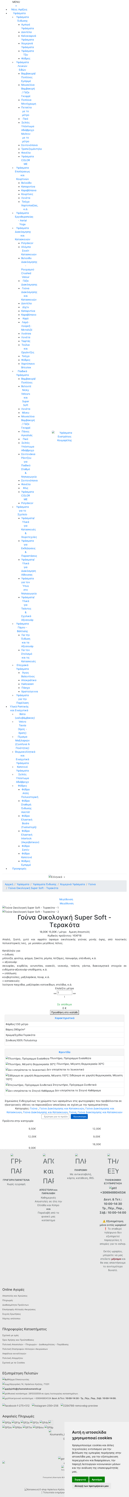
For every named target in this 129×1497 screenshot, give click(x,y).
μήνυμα (116, 1258)
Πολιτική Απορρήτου (12, 1358)
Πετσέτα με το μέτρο (26, 111)
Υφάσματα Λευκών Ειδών (22, 66)
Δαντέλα (26, 32)
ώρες (47, 1393)
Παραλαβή (44, 1212)
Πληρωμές (7, 1300)
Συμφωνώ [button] (80, 1479)
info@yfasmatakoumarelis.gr (26, 1389)
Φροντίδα (64, 1052)
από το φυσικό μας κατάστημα (50, 1216)
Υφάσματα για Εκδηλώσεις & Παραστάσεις (29, 548)
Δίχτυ (25, 307)
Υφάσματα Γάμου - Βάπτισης (22, 627)
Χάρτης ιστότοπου (11, 1318)
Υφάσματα (19, 13)
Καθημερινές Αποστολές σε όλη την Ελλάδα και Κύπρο (48, 1201)
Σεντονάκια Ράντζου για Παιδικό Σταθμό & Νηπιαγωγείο (29, 465)
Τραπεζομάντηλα (31, 148)
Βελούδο (26, 182)
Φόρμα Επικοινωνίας (18, 1379)
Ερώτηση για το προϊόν (55, 1116)
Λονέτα (25, 197)
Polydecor (27, 243)
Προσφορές (19, 868)
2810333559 (34, 1393)
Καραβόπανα (28, 190)
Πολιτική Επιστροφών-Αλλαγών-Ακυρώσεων (25, 1349)
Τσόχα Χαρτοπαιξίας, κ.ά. (29, 205)
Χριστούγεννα (29, 691)
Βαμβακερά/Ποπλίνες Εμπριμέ (28, 77)
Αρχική (9, 884)
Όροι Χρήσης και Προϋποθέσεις (18, 1340)
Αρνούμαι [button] (97, 1479)
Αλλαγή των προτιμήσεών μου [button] (92, 1486)
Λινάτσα (26, 333)
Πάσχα (26, 687)
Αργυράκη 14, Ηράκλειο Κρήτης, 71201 (29, 1384)
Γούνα (33, 1108)
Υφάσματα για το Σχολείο (22, 510)
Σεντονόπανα (29, 145)
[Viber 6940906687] (79, 1405)
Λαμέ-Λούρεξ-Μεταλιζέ (26, 326)
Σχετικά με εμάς (10, 1335)
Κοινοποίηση (79, 1116)
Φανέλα (26, 152)
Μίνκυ (25, 412)
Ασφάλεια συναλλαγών (14, 1353)
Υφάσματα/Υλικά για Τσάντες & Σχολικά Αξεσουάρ (28, 608)
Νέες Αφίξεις (19, 9)
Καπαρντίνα (28, 186)
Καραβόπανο (28, 314)
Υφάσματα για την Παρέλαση (22, 699)
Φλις (25, 488)
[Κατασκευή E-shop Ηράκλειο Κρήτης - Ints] (49, 1489)
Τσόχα (25, 356)
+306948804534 (42, 1398)
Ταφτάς (25, 341)
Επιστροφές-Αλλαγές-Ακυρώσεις (19, 1309)
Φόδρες (25, 58)
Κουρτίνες (27, 194)
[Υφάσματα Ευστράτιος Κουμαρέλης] (64, 436)
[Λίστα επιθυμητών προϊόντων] (80, 877)
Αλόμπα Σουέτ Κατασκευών (28, 250)
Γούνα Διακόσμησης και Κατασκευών (61, 1108)
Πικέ (25, 118)
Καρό (26, 318)
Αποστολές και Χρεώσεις (14, 1295)
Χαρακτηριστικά (64, 1018)
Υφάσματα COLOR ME (27, 160)
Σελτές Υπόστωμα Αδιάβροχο (27, 446)
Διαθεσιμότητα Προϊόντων (15, 1305)
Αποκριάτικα (28, 680)
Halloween (27, 683)
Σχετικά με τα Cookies (13, 1362)
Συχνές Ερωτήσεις (11, 1314)
